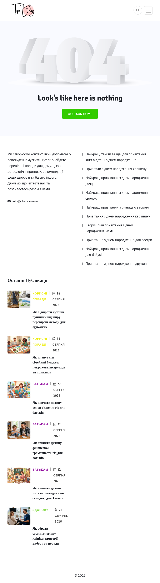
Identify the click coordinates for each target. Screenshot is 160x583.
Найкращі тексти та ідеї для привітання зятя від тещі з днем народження (115, 157)
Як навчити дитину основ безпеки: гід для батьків (48, 408)
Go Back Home (80, 114)
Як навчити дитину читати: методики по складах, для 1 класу (48, 493)
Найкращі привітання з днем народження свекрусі (117, 195)
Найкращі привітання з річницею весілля (117, 207)
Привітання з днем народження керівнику (117, 216)
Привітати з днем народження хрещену (115, 169)
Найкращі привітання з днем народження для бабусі (117, 252)
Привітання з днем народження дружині (116, 263)
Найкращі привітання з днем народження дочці (117, 181)
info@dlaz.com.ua (25, 201)
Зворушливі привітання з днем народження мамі (109, 228)
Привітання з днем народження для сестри (118, 240)
